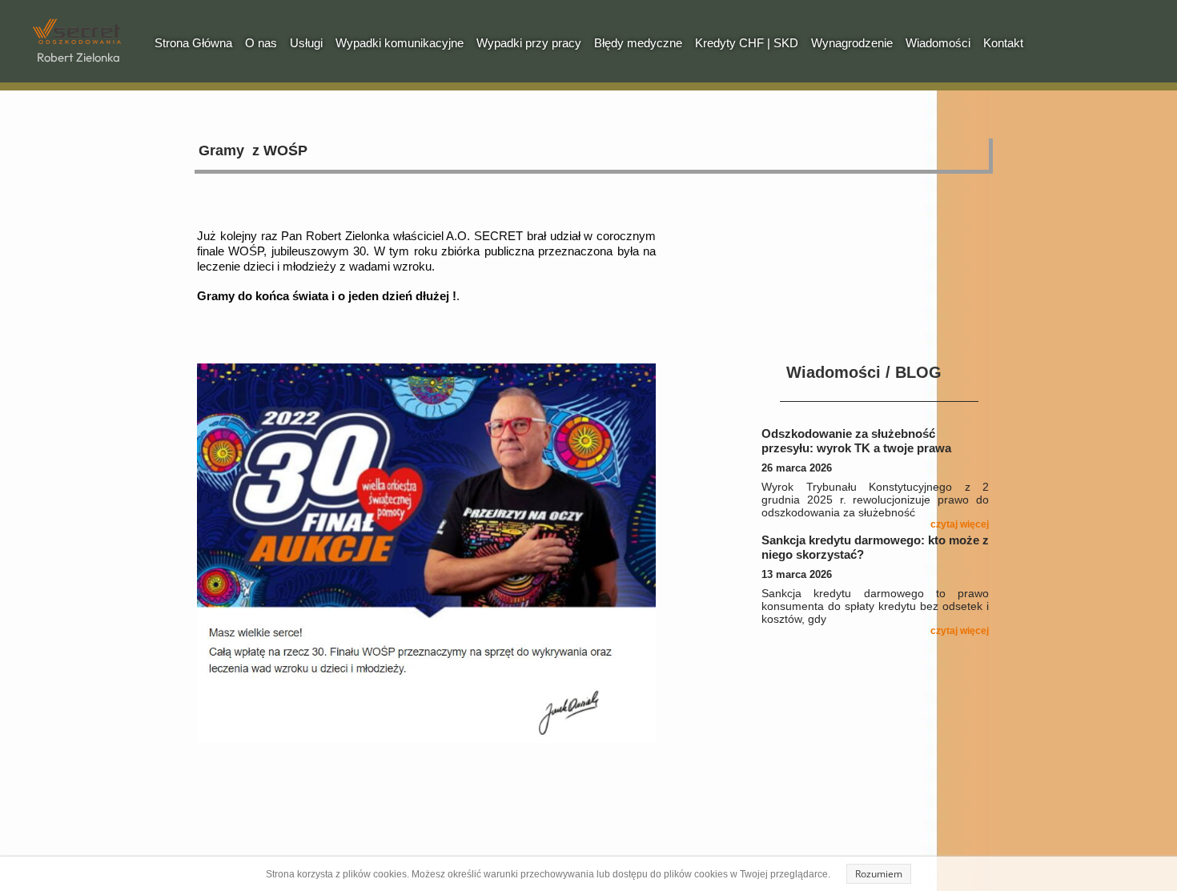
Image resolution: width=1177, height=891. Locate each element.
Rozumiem (878, 874)
